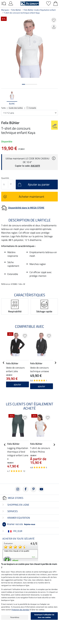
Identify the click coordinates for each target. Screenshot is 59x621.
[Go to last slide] (3, 362)
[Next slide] (55, 98)
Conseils (32, 107)
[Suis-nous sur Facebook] (26, 489)
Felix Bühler (16, 9)
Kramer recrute (19, 524)
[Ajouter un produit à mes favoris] (54, 20)
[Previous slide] (3, 98)
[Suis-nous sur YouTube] (41, 489)
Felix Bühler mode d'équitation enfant (40, 9)
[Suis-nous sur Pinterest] (33, 489)
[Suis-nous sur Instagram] (18, 489)
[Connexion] (10, 3)
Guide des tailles (15, 107)
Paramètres (14, 617)
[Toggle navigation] (3, 3)
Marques (5, 9)
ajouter (17, 384)
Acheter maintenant (31, 196)
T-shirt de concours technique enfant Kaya (22, 12)
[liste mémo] (48, 3)
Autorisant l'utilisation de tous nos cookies (44, 616)
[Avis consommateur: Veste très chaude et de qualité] (20, 553)
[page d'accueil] (29, 3)
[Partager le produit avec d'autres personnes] (54, 27)
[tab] (23, 84)
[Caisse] (55, 3)
